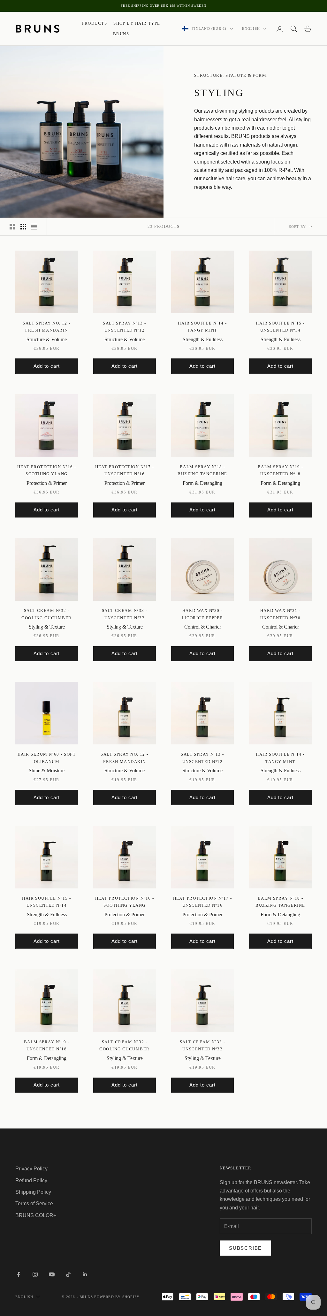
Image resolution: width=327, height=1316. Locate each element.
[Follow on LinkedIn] (85, 1274)
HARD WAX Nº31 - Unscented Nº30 (280, 614)
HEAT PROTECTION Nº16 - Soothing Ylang (46, 470)
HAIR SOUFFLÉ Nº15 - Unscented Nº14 (280, 327)
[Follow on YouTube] (52, 1274)
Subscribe (245, 1248)
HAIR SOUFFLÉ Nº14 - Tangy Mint (202, 327)
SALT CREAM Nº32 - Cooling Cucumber (46, 614)
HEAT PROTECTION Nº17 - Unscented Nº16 (124, 470)
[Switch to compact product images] (34, 226)
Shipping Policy (33, 1192)
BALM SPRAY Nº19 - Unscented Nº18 (280, 470)
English (251, 28)
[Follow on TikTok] (68, 1274)
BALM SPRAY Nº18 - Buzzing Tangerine (202, 470)
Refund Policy (31, 1180)
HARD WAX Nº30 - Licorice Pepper (203, 614)
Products (94, 23)
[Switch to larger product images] (12, 226)
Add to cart (47, 366)
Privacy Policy (31, 1168)
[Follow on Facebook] (18, 1274)
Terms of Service (34, 1203)
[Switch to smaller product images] (23, 226)
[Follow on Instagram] (35, 1274)
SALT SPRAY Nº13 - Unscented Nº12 (124, 327)
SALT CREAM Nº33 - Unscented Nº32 (125, 614)
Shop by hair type (136, 23)
